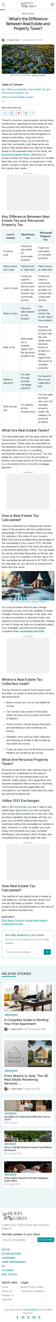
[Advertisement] (28, 193)
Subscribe (47, 1239)
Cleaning (8, 1270)
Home (5, 1287)
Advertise (7, 1299)
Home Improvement (14, 1262)
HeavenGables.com (33, 1309)
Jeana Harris (14, 40)
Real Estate (28, 13)
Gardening (8, 1257)
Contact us (7, 1295)
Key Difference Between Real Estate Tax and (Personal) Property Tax (26, 91)
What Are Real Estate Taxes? (17, 97)
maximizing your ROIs (32, 631)
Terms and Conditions (32, 1291)
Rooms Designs (11, 1253)
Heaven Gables (39, 75)
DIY (3, 1266)
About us (7, 1291)
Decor (6, 1249)
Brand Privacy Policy (32, 1287)
